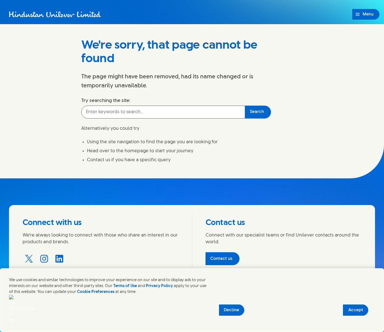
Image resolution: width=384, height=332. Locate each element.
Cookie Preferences (95, 292)
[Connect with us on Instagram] (44, 258)
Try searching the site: (105, 100)
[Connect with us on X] (29, 258)
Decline (231, 310)
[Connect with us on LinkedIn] (59, 258)
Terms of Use (125, 286)
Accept (355, 310)
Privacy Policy (159, 286)
